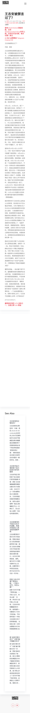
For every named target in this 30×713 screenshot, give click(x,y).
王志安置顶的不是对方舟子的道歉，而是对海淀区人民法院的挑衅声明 (14, 527)
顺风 (14, 23)
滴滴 (7, 23)
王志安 (11, 23)
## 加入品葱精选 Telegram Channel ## (14, 39)
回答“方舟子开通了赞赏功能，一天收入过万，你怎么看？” (15, 583)
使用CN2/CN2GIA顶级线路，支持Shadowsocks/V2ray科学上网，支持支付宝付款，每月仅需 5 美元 (15, 32)
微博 (17, 23)
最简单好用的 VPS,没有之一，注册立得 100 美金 (14, 304)
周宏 (7, 21)
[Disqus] (15, 340)
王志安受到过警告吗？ (14, 422)
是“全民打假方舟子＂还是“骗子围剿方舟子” (15, 639)
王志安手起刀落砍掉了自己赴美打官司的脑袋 (14, 469)
